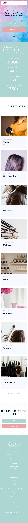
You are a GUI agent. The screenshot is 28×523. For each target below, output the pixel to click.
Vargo (14, 482)
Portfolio (14, 468)
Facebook (14, 480)
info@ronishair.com (14, 459)
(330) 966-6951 (14, 457)
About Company (14, 466)
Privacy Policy (14, 470)
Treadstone (14, 514)
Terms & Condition (14, 473)
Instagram (14, 484)
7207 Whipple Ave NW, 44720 (14, 455)
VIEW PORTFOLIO (14, 393)
